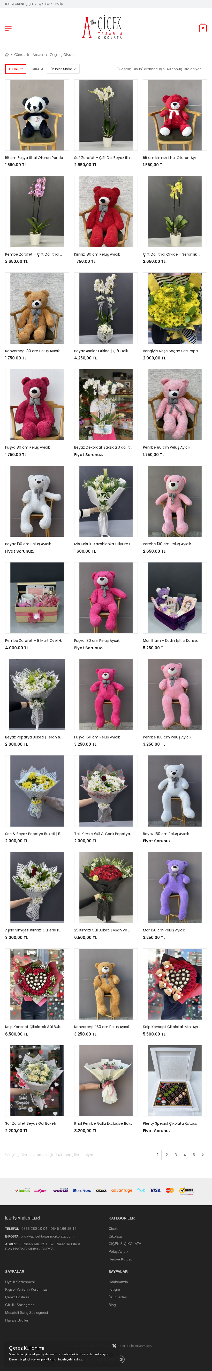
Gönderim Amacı (28, 54)
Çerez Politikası (18, 1297)
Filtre (14, 69)
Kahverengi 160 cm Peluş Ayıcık (102, 1026)
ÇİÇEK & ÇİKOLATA (125, 1244)
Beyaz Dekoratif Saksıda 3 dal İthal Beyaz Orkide (117, 447)
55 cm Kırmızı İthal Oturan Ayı (169, 157)
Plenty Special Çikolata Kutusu (170, 1123)
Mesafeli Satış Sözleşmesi (26, 1312)
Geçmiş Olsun (62, 54)
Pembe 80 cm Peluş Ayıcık (166, 447)
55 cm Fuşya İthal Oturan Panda (34, 157)
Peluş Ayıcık (118, 1251)
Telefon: (12, 1229)
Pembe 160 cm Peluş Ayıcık (167, 737)
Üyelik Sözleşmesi (20, 1282)
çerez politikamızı (44, 1359)
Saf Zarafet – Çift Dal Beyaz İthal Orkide (110, 157)
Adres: (11, 1244)
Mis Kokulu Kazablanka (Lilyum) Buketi (108, 543)
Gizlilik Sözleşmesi (20, 1305)
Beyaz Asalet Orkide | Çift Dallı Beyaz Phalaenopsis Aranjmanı (128, 351)
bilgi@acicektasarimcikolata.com (47, 1236)
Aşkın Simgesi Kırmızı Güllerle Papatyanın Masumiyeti (52, 930)
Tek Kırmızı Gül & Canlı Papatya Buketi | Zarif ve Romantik (125, 833)
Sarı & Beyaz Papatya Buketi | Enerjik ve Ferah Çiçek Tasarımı (59, 833)
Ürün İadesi (118, 1297)
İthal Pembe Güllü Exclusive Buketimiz (107, 1123)
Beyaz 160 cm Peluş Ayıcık (166, 833)
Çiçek (113, 1228)
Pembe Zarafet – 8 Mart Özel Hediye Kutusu (44, 640)
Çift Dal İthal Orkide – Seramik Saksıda (177, 254)
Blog (112, 1305)
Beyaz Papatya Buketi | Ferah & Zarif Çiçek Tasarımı (51, 737)
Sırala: (38, 68)
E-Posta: (12, 1236)
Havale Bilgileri (17, 1320)
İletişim (114, 1289)
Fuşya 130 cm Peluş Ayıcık (97, 640)
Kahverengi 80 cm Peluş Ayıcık (32, 351)
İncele (37, 144)
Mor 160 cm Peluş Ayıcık (164, 930)
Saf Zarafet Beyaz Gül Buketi (30, 1123)
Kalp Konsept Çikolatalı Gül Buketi (35, 1026)
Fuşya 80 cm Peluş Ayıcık (27, 447)
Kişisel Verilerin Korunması (27, 1289)
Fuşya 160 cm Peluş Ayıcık (97, 737)
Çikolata (115, 1236)
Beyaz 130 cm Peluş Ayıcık (28, 543)
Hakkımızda (118, 1282)
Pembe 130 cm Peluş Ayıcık (167, 543)
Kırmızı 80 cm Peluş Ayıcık (97, 254)
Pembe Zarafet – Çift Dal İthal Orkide (38, 254)
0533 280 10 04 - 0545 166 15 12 (49, 1228)
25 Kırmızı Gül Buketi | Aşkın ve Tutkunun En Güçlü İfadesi (124, 930)
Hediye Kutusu (120, 1259)
